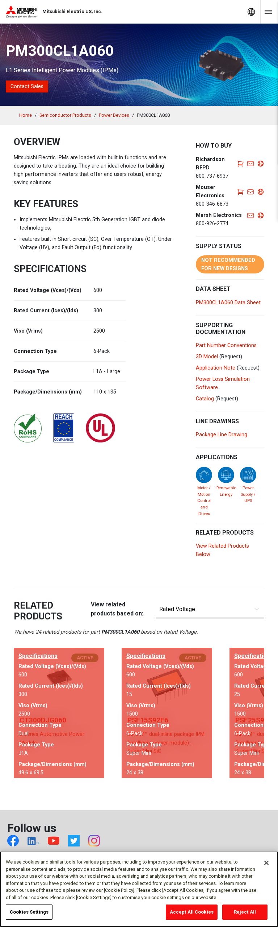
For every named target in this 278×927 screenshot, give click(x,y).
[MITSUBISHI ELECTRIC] (24, 11)
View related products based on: (117, 609)
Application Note (215, 368)
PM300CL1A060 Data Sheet (228, 303)
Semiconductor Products (65, 115)
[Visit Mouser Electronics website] (260, 191)
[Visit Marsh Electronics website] (260, 215)
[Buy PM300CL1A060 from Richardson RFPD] (240, 163)
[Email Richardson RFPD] (250, 163)
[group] (59, 713)
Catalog (205, 399)
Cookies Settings (29, 912)
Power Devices (114, 115)
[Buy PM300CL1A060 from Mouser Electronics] (240, 191)
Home (25, 115)
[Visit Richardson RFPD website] (260, 163)
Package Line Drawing (221, 435)
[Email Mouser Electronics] (250, 191)
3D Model (207, 357)
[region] (139, 889)
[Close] (266, 863)
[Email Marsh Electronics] (250, 215)
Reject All (245, 912)
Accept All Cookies (192, 912)
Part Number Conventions (226, 345)
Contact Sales (26, 86)
